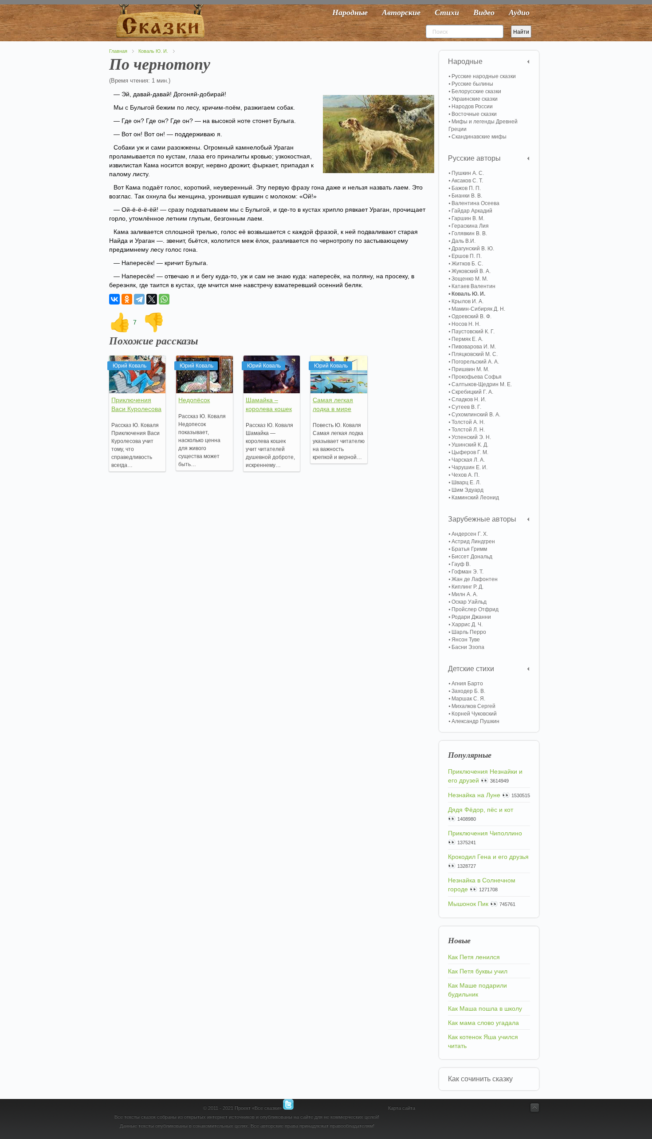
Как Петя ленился (474, 957)
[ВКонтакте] (114, 299)
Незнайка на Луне (474, 795)
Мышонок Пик (468, 903)
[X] (151, 299)
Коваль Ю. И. (153, 51)
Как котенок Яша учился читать (483, 1041)
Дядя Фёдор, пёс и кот (480, 809)
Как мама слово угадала (483, 1022)
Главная (118, 51)
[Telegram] (139, 299)
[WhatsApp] (164, 299)
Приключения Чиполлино (485, 833)
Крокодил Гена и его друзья (488, 856)
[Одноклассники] (127, 299)
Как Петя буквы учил (477, 971)
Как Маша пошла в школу (485, 1008)
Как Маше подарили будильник (477, 990)
